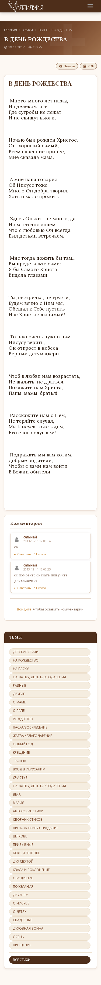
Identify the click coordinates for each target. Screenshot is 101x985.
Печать (69, 66)
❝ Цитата (40, 554)
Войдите (24, 609)
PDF (91, 66)
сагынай (30, 537)
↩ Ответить (22, 554)
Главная (10, 30)
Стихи (28, 30)
